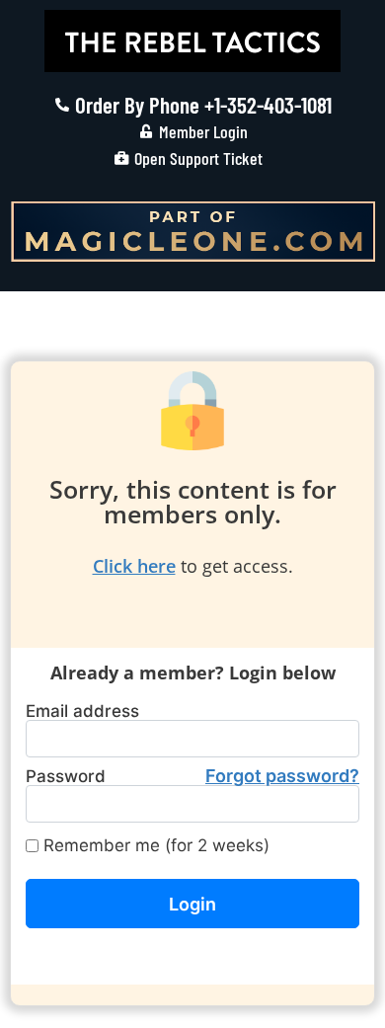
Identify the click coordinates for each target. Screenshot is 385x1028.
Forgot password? (282, 775)
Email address (82, 711)
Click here (134, 566)
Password (192, 776)
